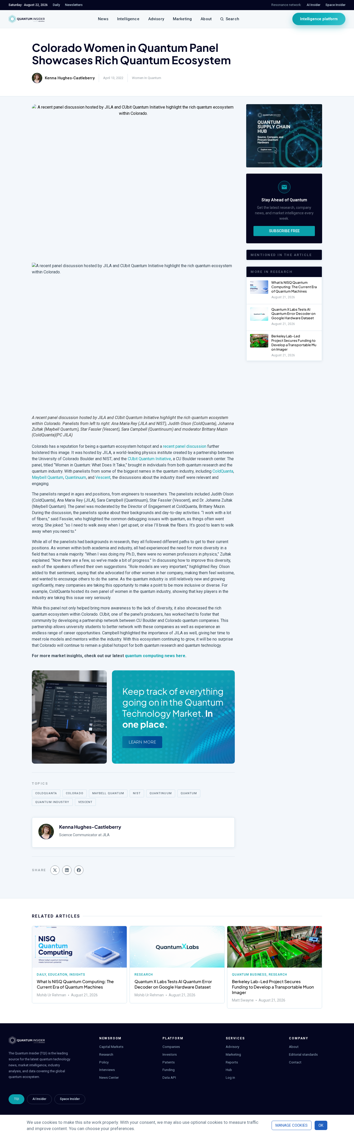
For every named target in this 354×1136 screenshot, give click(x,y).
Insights (77, 974)
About (206, 19)
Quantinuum (75, 477)
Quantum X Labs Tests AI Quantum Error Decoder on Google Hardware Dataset (293, 313)
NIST (136, 793)
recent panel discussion (184, 446)
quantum (189, 793)
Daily (41, 974)
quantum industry (52, 802)
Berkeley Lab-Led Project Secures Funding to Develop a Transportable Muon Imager (293, 342)
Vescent (102, 477)
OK (320, 1125)
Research (143, 974)
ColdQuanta (223, 471)
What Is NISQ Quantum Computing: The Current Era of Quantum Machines (294, 286)
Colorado (74, 793)
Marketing (182, 19)
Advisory (156, 19)
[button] (55, 870)
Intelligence (128, 19)
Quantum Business (249, 974)
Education (58, 974)
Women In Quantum (146, 78)
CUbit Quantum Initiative (149, 458)
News (103, 19)
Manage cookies (291, 1125)
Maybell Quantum (47, 477)
